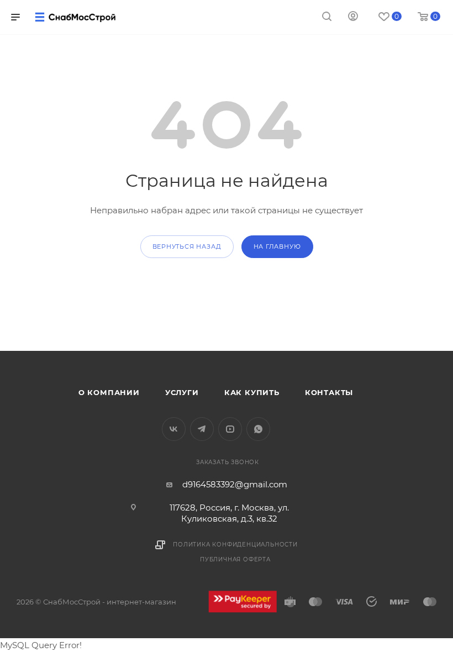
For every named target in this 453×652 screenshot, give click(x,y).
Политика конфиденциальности (235, 544)
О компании (109, 392)
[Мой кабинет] (353, 17)
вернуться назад (187, 246)
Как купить (252, 392)
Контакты (329, 392)
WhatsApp (258, 429)
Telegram (202, 429)
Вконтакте (174, 429)
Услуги (182, 392)
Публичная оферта (235, 559)
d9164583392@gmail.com (234, 484)
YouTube (230, 429)
